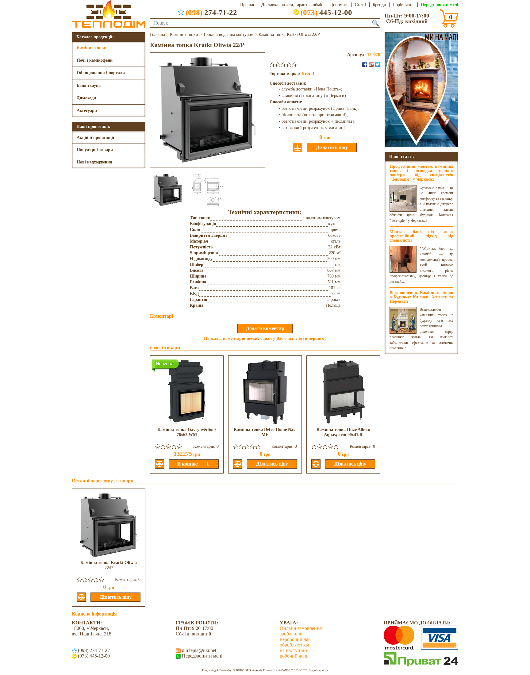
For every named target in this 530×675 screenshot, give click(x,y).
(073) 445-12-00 (93, 655)
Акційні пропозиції (95, 137)
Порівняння (403, 4)
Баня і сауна (89, 85)
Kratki (307, 73)
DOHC (240, 670)
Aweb (258, 670)
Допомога (339, 4)
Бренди (379, 4)
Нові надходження (94, 162)
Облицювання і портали (101, 73)
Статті (360, 4)
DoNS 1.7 (287, 670)
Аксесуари (87, 110)
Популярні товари (95, 150)
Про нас (247, 4)
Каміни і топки (91, 47)
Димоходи (86, 98)
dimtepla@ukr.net (198, 650)
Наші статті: (401, 156)
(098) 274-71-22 (93, 650)
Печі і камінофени (95, 60)
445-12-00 (326, 12)
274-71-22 (211, 12)
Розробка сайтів (318, 670)
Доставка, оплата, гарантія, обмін (292, 4)
